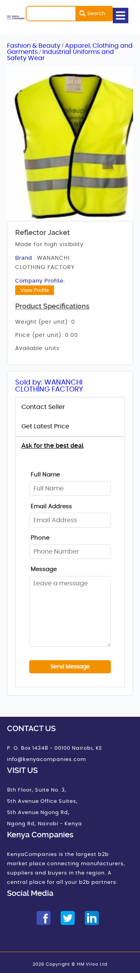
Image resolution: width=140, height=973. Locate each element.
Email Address (51, 506)
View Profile (35, 290)
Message (44, 569)
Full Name (45, 475)
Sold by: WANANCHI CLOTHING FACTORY (49, 386)
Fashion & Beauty (34, 46)
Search (96, 13)
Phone (40, 538)
